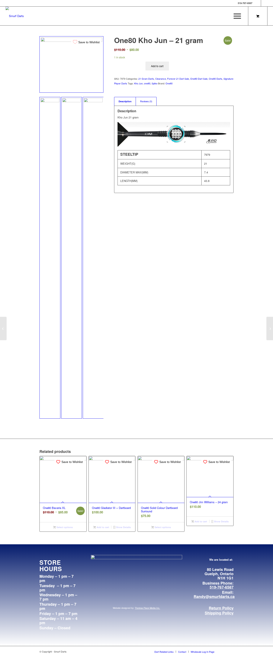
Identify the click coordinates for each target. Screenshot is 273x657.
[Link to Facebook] (258, 3)
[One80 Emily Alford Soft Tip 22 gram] (3, 328)
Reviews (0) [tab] (146, 101)
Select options (64, 527)
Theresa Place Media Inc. (147, 608)
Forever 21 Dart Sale (178, 78)
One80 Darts (215, 78)
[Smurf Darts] (15, 16)
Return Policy (221, 608)
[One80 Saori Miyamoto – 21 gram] (269, 328)
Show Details (123, 527)
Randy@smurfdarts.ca (214, 596)
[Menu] (236, 16)
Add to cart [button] (102, 527)
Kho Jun (138, 83)
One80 (169, 83)
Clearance (160, 78)
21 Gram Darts (146, 78)
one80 (147, 83)
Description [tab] (125, 101)
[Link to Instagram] (264, 3)
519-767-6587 (222, 587)
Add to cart (157, 66)
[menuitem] (237, 16)
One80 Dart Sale (199, 78)
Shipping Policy (219, 613)
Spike (154, 83)
